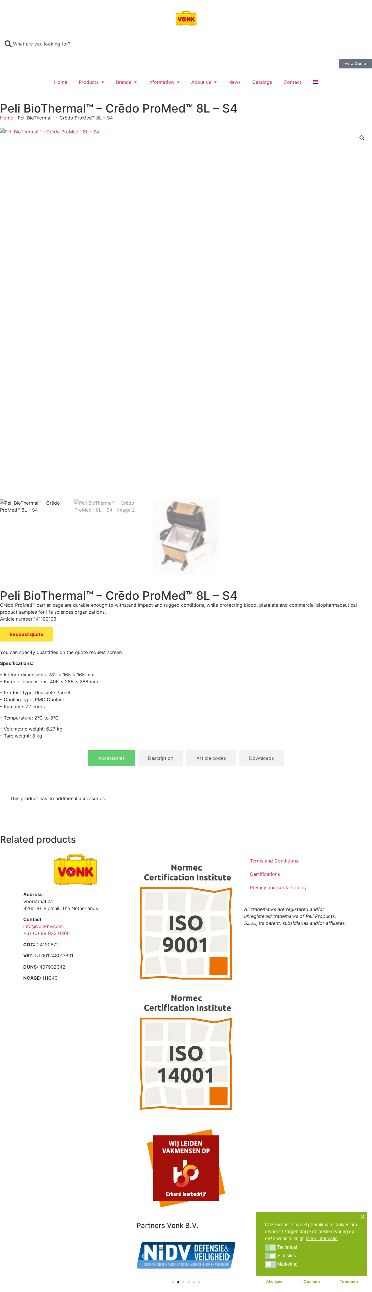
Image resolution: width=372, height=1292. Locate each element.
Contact (292, 82)
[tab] (111, 758)
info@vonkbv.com (43, 926)
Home (60, 82)
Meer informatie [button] (322, 1238)
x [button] (362, 1216)
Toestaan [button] (349, 1281)
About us (201, 82)
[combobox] (186, 44)
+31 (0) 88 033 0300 (46, 933)
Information (161, 82)
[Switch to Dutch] (315, 82)
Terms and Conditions (274, 861)
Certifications (265, 874)
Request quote (26, 634)
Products (89, 82)
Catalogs (262, 82)
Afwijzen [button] (274, 1281)
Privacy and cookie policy (278, 887)
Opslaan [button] (311, 1281)
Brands (123, 82)
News (234, 82)
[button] (362, 138)
